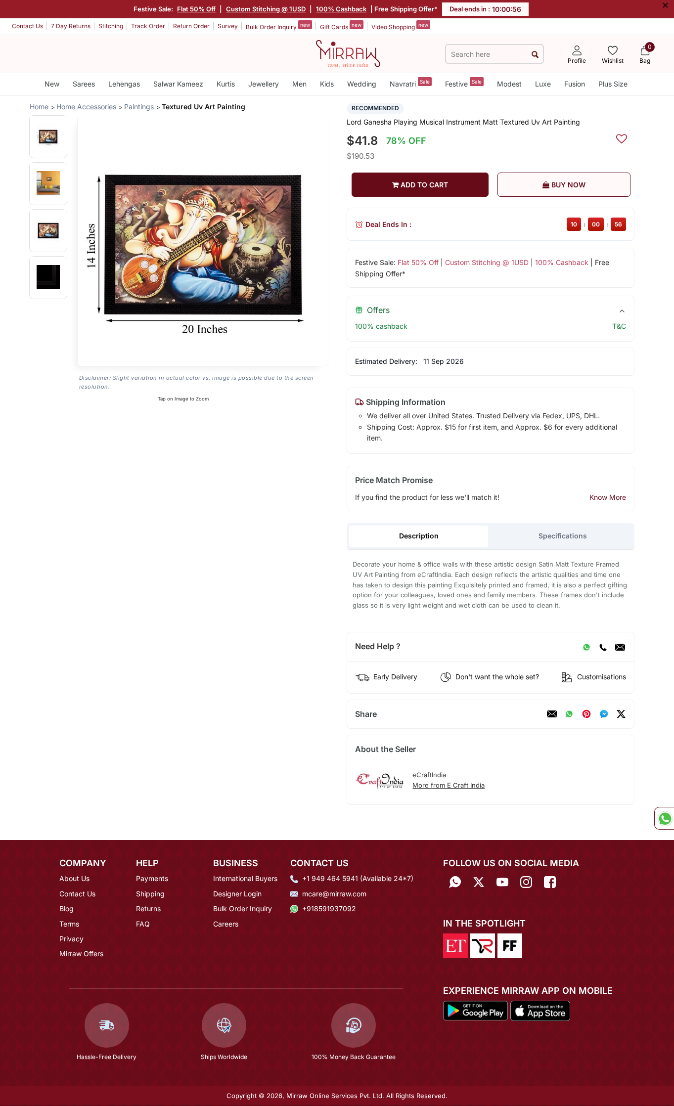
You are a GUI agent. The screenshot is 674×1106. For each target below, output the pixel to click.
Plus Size (613, 84)
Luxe (543, 84)
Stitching (110, 26)
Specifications (563, 535)
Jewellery (263, 84)
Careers (225, 924)
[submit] (535, 54)
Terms (69, 924)
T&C (619, 326)
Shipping (150, 893)
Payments (152, 878)
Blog (66, 908)
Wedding (361, 84)
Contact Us (27, 26)
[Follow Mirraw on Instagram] (526, 881)
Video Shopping (399, 26)
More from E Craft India (448, 785)
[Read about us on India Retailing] (482, 945)
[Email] (620, 646)
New (52, 84)
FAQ (143, 924)
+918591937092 (329, 908)
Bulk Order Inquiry (278, 26)
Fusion (574, 84)
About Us (74, 878)
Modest (509, 84)
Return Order (191, 26)
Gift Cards (340, 26)
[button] (48, 136)
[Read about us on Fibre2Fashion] (509, 945)
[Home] (348, 53)
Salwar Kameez (178, 84)
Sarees (84, 84)
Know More (607, 497)
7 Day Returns (70, 26)
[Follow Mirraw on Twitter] (479, 881)
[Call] (603, 646)
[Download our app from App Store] (540, 1010)
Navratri (410, 83)
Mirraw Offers (81, 953)
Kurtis (226, 84)
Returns (148, 908)
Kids (327, 84)
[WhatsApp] (586, 646)
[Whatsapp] (455, 881)
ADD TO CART (423, 184)
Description (419, 535)
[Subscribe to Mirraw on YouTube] (502, 881)
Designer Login (237, 893)
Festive (463, 83)
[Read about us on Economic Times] (455, 945)
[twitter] (621, 714)
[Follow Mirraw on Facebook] (550, 881)
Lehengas (124, 84)
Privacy (71, 938)
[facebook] (604, 714)
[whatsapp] (569, 714)
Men (299, 84)
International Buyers (245, 878)
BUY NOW (567, 184)
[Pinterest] (586, 714)
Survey (228, 26)
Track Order (148, 26)
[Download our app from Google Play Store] (475, 1010)
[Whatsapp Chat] (664, 818)
